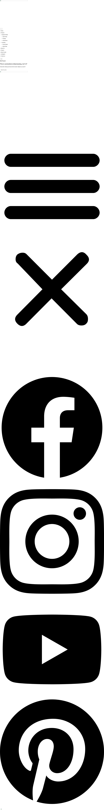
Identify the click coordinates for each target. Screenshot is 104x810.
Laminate (3, 42)
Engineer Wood (5, 34)
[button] (52, 237)
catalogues (3, 54)
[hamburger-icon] (1, 29)
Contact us (3, 56)
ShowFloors (5, 40)
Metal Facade (3, 52)
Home (2, 30)
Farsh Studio (5, 44)
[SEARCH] (103, 70)
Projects (2, 50)
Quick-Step (5, 36)
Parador (4, 38)
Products (2, 32)
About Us (2, 48)
